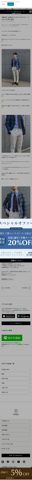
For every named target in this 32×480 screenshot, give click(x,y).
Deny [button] (3, 4)
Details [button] (18, 1)
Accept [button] (10, 4)
